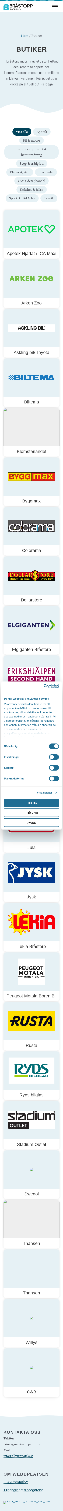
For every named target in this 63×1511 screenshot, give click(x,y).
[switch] (54, 757)
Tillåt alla (31, 802)
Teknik (49, 198)
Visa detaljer (44, 792)
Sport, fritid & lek (22, 198)
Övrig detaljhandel (31, 181)
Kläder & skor (20, 172)
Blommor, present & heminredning (31, 152)
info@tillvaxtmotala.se (18, 1456)
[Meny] (55, 6)
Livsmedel (45, 172)
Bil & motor (31, 140)
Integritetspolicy (16, 1481)
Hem (24, 36)
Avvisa (31, 822)
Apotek (42, 132)
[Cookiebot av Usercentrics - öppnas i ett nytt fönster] (44, 686)
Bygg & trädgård (32, 163)
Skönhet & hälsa (31, 189)
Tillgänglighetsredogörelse (24, 1490)
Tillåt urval (31, 812)
